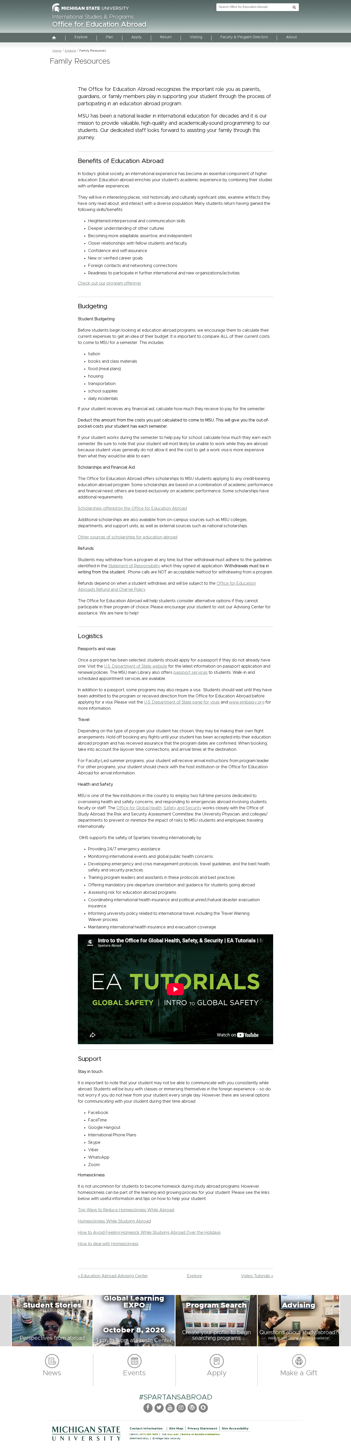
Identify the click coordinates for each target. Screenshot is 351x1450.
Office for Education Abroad (99, 24)
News (52, 1373)
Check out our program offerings (109, 283)
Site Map (176, 1428)
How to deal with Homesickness (108, 1244)
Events (134, 1373)
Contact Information (146, 1428)
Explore (81, 37)
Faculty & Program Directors (244, 37)
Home (56, 50)
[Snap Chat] (203, 1408)
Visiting (196, 37)
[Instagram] (181, 1408)
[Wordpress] (192, 1408)
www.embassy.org (246, 702)
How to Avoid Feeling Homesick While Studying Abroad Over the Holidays (149, 1233)
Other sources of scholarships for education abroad (127, 537)
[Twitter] (159, 1408)
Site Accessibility (235, 1428)
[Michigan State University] (90, 12)
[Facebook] (148, 1408)
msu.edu (173, 1434)
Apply (136, 37)
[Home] (54, 38)
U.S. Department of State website (135, 666)
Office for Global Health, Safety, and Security (158, 808)
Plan (109, 37)
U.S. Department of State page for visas (182, 702)
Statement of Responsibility (134, 566)
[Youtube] (170, 1408)
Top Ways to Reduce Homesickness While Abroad (126, 1210)
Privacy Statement (202, 1428)
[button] (52, 1320)
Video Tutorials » (257, 1276)
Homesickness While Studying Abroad (114, 1221)
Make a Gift (299, 1373)
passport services (190, 672)
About (291, 37)
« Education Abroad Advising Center (113, 1276)
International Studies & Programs (93, 17)
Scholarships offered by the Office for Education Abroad (132, 508)
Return (166, 37)
